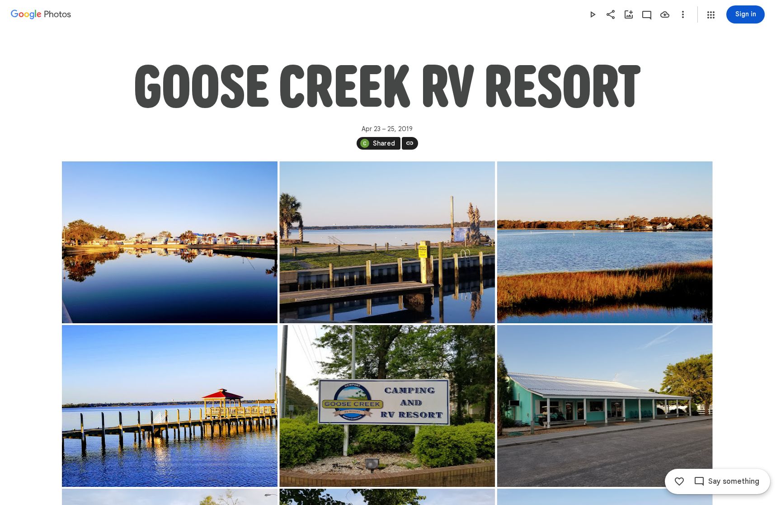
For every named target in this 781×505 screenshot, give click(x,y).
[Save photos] (665, 14)
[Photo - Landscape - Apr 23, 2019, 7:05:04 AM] (170, 406)
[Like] (679, 481)
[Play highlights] (592, 14)
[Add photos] (629, 14)
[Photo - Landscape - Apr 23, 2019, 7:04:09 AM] (604, 242)
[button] (711, 15)
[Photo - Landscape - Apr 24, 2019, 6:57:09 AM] (387, 406)
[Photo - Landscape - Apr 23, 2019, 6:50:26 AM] (170, 242)
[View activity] (647, 14)
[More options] (683, 14)
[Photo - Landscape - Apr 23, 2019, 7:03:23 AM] (387, 242)
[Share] (611, 14)
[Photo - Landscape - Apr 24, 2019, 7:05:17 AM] (604, 406)
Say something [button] (733, 481)
